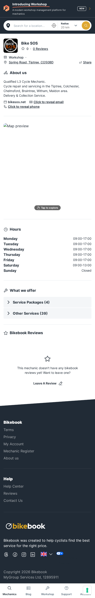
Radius (65, 23)
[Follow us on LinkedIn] (32, 559)
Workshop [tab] (47, 594)
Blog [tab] (28, 594)
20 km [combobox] (65, 27)
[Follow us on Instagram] (24, 559)
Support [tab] (66, 594)
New (81, 8)
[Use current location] (53, 25)
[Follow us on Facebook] (15, 559)
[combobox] (31, 25)
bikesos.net (17, 102)
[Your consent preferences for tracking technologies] (87, 590)
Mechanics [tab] (10, 594)
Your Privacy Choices (67, 560)
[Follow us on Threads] (6, 559)
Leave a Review (45, 383)
